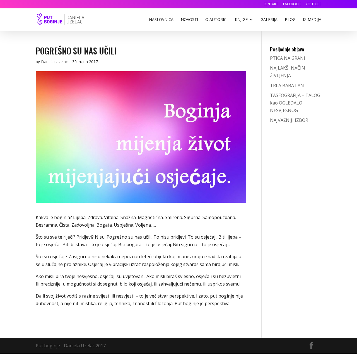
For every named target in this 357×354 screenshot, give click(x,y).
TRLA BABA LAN (287, 85)
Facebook (292, 4)
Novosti (189, 20)
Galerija (269, 20)
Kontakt (270, 4)
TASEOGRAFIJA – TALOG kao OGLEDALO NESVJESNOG (295, 102)
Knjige (241, 20)
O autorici (216, 20)
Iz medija (312, 20)
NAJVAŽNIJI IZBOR (289, 120)
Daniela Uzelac (54, 61)
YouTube (313, 4)
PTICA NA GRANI (287, 58)
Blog (290, 20)
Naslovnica (161, 20)
